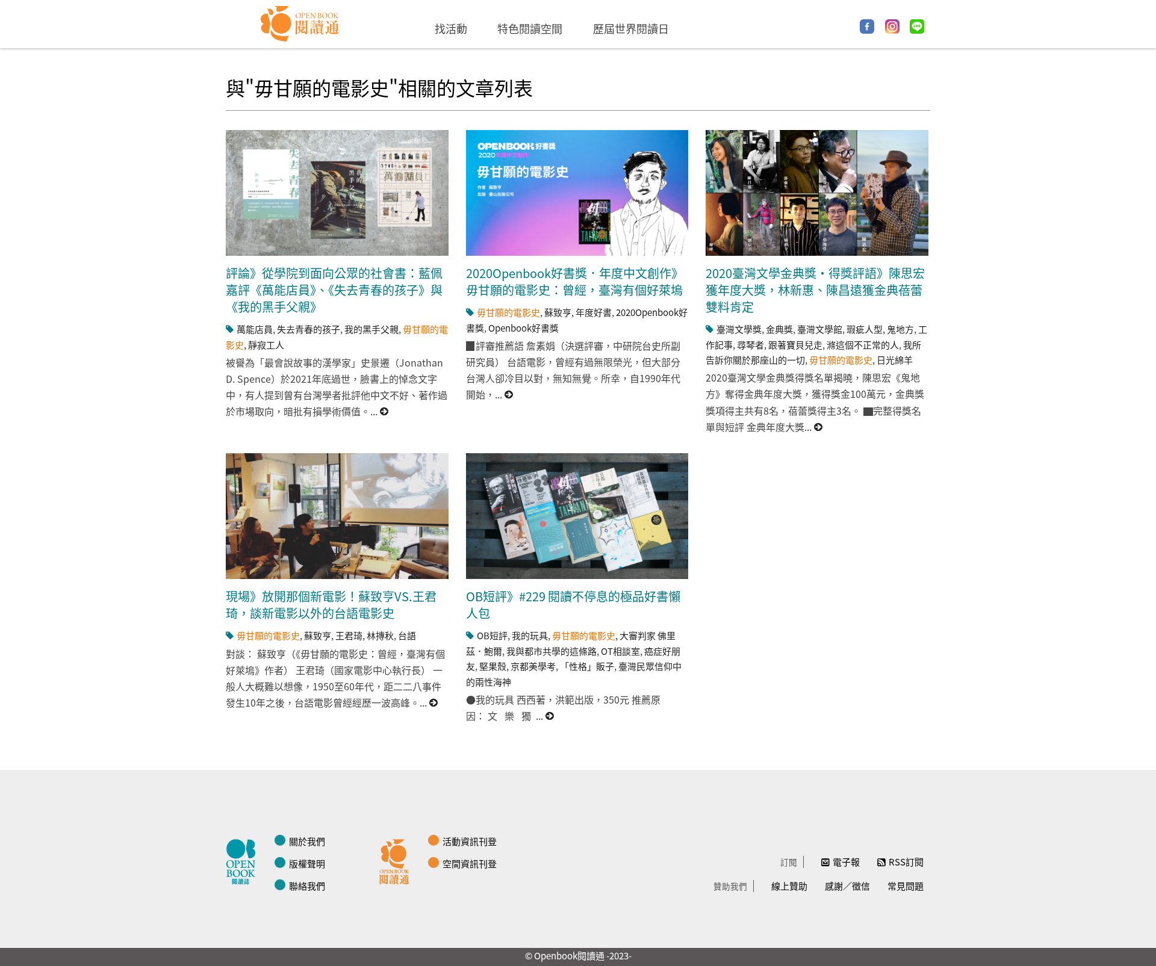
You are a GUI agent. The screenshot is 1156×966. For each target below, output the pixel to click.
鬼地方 (900, 329)
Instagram (892, 26)
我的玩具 (530, 635)
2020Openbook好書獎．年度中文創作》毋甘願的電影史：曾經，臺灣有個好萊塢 (574, 281)
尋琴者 (750, 344)
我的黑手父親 (371, 329)
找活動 (451, 28)
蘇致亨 (557, 312)
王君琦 (348, 635)
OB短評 (492, 635)
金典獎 (779, 329)
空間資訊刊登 (470, 863)
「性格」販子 (587, 666)
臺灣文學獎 (739, 329)
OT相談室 (620, 651)
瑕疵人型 (865, 329)
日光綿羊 (895, 359)
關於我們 (307, 841)
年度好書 (594, 312)
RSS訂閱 (906, 861)
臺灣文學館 (819, 329)
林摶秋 (380, 635)
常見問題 (905, 885)
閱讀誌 (244, 860)
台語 (407, 635)
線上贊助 (789, 885)
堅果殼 (492, 666)
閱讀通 (397, 860)
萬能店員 (255, 329)
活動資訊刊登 (470, 841)
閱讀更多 (385, 411)
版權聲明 (307, 863)
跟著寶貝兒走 (795, 344)
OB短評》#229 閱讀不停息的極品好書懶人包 (573, 604)
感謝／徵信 (847, 885)
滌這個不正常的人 (863, 344)
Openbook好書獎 (523, 327)
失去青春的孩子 (308, 329)
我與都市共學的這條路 (551, 651)
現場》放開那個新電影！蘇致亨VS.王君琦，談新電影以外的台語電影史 (331, 604)
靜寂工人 (266, 344)
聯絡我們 (307, 885)
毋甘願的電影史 (508, 312)
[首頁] (300, 24)
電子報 (846, 861)
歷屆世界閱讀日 (631, 28)
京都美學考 (533, 666)
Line (917, 26)
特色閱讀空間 (529, 28)
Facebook (867, 26)
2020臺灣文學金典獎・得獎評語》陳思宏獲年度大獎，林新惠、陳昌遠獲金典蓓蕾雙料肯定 (815, 289)
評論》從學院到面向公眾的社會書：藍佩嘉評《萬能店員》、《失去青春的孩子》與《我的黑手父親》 (334, 289)
